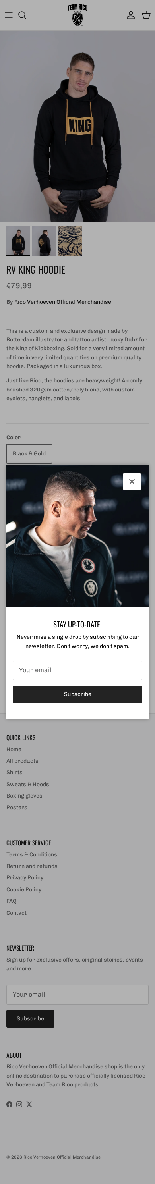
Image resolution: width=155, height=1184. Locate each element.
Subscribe (77, 694)
